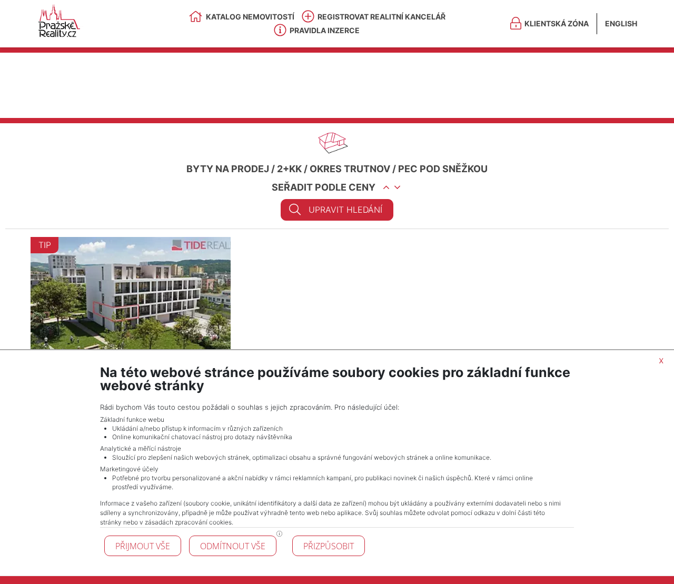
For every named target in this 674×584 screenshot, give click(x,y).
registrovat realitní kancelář (381, 16)
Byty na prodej (227, 168)
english (621, 23)
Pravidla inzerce (325, 30)
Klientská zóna (556, 23)
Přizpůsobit (328, 546)
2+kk (289, 168)
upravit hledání (345, 209)
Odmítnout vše (232, 546)
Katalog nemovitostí (250, 16)
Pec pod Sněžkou (443, 168)
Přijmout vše (142, 546)
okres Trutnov (350, 168)
